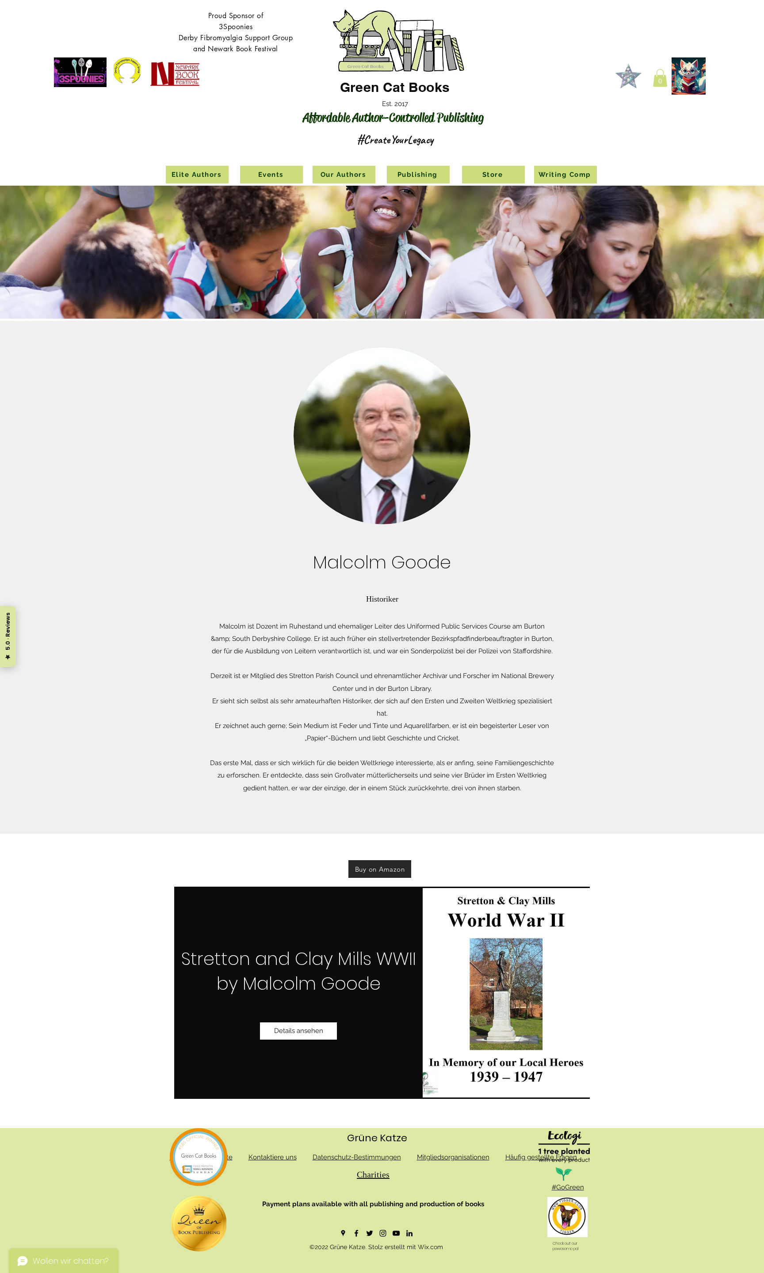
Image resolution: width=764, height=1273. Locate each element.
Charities (373, 1174)
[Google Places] (343, 1233)
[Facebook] (356, 1233)
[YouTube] (396, 1233)
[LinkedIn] (409, 1233)
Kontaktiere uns (272, 1157)
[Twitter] (369, 1233)
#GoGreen (568, 1187)
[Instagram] (382, 1233)
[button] (660, 78)
